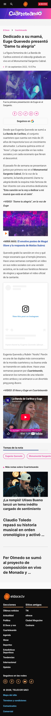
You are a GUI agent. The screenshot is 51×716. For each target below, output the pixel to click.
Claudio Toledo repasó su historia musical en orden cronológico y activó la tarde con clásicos (24, 530)
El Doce (6, 30)
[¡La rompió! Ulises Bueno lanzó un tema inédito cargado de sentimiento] (25, 484)
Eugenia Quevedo (13, 456)
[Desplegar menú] (5, 4)
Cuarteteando (21, 30)
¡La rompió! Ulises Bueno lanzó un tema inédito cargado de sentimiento (23, 504)
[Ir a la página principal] (25, 4)
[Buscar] (11, 4)
